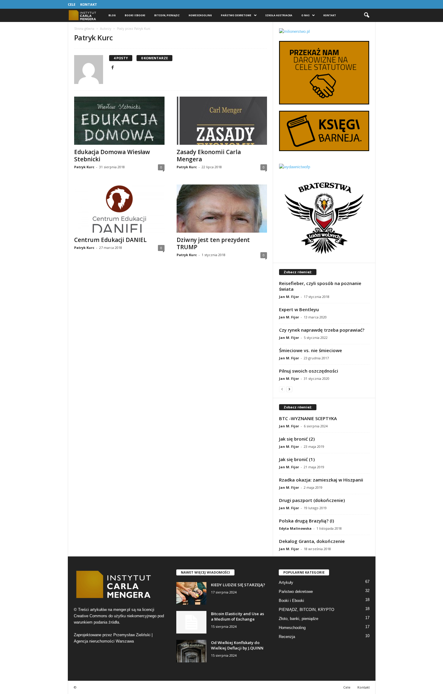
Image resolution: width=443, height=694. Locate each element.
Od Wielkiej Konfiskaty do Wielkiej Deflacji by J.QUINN (237, 645)
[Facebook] (112, 68)
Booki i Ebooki (135, 15)
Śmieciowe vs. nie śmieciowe (310, 350)
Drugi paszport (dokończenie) (312, 500)
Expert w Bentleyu (299, 309)
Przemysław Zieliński (131, 635)
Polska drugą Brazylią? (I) (306, 521)
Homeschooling (292, 627)
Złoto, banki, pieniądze (298, 618)
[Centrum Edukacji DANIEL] (119, 208)
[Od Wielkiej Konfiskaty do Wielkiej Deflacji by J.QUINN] (191, 651)
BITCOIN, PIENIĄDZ (167, 15)
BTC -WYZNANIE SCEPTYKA (308, 418)
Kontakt (88, 4)
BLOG (112, 15)
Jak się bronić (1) (297, 459)
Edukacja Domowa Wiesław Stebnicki (112, 155)
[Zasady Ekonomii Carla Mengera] (222, 121)
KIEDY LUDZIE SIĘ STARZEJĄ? (238, 584)
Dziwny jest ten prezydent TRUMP (213, 243)
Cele (71, 4)
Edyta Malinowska (295, 528)
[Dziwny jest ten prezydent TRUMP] (222, 208)
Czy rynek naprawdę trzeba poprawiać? (321, 330)
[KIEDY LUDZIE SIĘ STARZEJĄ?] (191, 593)
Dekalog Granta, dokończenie (312, 541)
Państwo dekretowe (296, 591)
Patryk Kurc (84, 167)
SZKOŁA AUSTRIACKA (278, 15)
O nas (305, 15)
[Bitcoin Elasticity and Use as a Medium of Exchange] (191, 622)
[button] (366, 15)
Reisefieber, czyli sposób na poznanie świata (320, 286)
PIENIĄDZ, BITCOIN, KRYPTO (306, 609)
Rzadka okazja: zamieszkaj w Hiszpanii (321, 480)
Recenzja (287, 636)
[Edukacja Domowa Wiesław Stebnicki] (119, 121)
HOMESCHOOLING (200, 15)
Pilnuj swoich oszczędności (308, 371)
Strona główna (84, 28)
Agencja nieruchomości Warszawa (104, 641)
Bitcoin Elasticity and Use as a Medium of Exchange (237, 616)
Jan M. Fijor (289, 296)
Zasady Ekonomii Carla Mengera (209, 155)
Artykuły (286, 582)
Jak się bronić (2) (297, 439)
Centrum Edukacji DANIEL (110, 240)
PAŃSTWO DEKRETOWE (236, 15)
